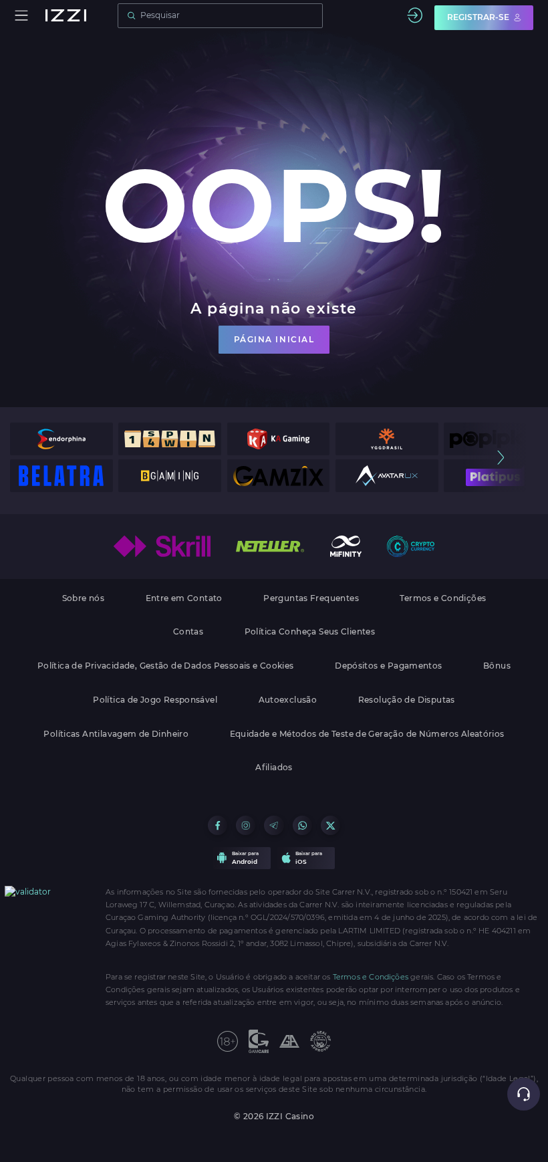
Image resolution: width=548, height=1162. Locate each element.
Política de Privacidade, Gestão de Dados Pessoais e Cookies (165, 666)
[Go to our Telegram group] (273, 825)
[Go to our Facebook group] (217, 825)
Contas (188, 632)
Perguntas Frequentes (311, 598)
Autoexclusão (288, 700)
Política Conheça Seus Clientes (310, 632)
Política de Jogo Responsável (155, 700)
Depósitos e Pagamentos (388, 666)
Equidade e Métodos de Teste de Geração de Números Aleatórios (367, 734)
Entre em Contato (184, 598)
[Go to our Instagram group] (245, 825)
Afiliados (273, 768)
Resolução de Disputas (406, 700)
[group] (61, 439)
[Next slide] (500, 458)
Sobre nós (83, 598)
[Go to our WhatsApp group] (302, 825)
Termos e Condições (443, 598)
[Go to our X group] (330, 825)
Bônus (497, 666)
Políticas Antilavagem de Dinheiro (115, 734)
